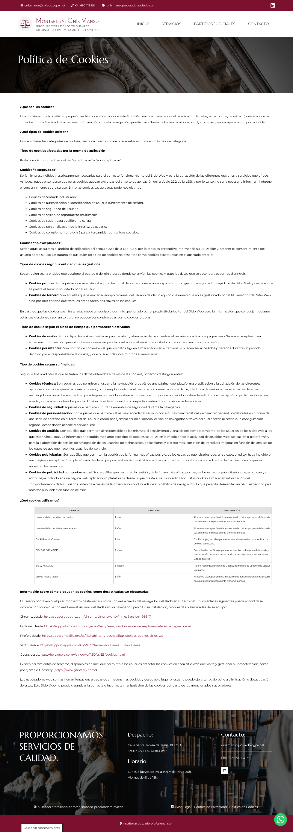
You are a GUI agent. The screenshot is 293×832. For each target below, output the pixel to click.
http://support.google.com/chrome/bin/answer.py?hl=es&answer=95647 (97, 616)
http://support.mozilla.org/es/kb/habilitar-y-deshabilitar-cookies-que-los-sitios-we (102, 636)
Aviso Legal (183, 807)
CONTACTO (258, 24)
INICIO (143, 24)
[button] (280, 819)
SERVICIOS (171, 24)
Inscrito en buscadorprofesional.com (147, 823)
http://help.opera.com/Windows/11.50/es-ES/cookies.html (83, 654)
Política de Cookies (243, 807)
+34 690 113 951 (85, 5)
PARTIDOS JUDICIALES (214, 24)
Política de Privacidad (210, 807)
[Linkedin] (272, 5)
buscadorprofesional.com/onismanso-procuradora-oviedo (81, 807)
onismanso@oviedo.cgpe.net (44, 5)
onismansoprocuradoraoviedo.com (131, 5)
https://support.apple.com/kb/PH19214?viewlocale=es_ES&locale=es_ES (92, 645)
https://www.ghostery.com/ (75, 670)
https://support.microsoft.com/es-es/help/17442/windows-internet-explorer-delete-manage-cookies (118, 626)
